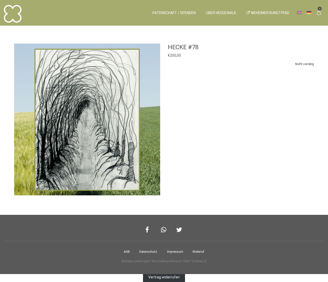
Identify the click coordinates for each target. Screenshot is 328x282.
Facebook (148, 230)
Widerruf (198, 252)
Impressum (175, 252)
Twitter (179, 230)
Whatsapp (164, 230)
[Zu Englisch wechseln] (299, 13)
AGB (127, 252)
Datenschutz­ (148, 252)
